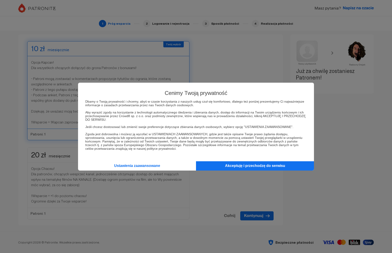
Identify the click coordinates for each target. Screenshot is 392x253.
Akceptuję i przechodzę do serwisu (255, 166)
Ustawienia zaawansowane (137, 166)
